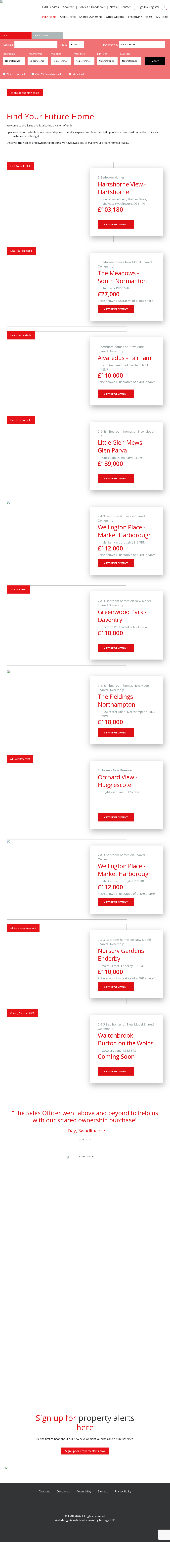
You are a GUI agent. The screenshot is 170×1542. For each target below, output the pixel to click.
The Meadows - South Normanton (122, 277)
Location (8, 44)
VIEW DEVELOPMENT (116, 224)
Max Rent (125, 53)
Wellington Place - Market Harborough (125, 531)
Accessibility (84, 1491)
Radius (63, 44)
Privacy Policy (123, 1491)
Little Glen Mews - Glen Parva (121, 446)
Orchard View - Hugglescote (117, 781)
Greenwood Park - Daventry (122, 616)
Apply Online (68, 17)
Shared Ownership (90, 17)
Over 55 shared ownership (49, 74)
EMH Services (50, 7)
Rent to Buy (41, 35)
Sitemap (103, 1491)
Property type (35, 53)
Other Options (115, 17)
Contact (125, 7)
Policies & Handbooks (92, 7)
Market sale (78, 74)
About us (44, 1491)
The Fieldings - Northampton (117, 700)
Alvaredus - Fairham (124, 358)
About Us (69, 7)
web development (84, 1520)
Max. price (79, 53)
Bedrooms (9, 53)
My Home (162, 17)
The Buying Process (140, 17)
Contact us (63, 1491)
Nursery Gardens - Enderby (122, 955)
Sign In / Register (148, 7)
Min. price (56, 53)
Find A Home (48, 17)
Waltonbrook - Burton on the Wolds (126, 1039)
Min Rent (102, 53)
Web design (62, 1520)
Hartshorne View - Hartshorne (122, 188)
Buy (5, 35)
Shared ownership (16, 74)
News (113, 7)
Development (110, 44)
